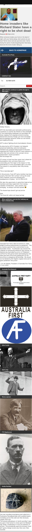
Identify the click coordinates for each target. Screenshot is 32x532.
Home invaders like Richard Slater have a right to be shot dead (15, 27)
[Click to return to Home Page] (16, 50)
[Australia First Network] (16, 278)
